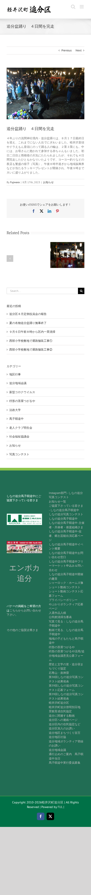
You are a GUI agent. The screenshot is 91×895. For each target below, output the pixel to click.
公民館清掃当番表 (60, 617)
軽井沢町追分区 (59, 703)
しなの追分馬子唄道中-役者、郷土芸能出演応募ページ (66, 536)
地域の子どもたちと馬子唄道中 (66, 641)
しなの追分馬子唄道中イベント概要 (66, 546)
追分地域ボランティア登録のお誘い (66, 744)
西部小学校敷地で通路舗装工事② (30, 349)
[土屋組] (24, 542)
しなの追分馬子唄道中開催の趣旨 (66, 576)
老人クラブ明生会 (20, 428)
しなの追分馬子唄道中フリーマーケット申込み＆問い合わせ (66, 566)
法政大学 (15, 410)
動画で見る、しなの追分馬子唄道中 (66, 632)
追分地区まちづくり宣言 (64, 733)
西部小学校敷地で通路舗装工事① (30, 341)
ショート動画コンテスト (64, 587)
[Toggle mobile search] (73, 6)
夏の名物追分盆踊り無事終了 (28, 323)
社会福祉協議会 (19, 436)
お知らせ (48, 182)
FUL (60, 807)
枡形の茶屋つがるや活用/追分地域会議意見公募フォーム (66, 655)
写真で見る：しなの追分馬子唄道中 (66, 624)
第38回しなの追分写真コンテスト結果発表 (66, 679)
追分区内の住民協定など (64, 724)
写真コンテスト (19, 454)
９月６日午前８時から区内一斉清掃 (32, 332)
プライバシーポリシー (63, 600)
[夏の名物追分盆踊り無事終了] (67, 244)
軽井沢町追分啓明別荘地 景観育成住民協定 (66, 709)
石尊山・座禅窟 (59, 673)
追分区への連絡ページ (63, 720)
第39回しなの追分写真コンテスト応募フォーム (66, 688)
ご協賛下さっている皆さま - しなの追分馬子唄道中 (66, 508)
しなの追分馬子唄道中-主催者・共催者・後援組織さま (66, 525)
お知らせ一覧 (57, 501)
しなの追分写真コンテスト (66, 514)
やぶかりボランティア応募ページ (66, 606)
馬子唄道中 (16, 419)
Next (79, 50)
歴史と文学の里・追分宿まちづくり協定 (66, 666)
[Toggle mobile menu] (82, 6)
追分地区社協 (57, 737)
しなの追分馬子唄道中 (63, 519)
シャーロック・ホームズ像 (66, 583)
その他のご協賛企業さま (22, 630)
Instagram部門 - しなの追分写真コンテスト (66, 495)
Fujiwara (15, 182)
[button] (10, 258)
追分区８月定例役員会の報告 (28, 314)
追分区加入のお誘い (62, 728)
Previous (66, 50)
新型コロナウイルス (22, 392)
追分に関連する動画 (62, 716)
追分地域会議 (18, 383)
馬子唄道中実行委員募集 (64, 763)
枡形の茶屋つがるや (22, 401)
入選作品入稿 (57, 613)
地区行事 (15, 374)
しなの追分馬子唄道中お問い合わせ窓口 (66, 555)
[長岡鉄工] (24, 515)
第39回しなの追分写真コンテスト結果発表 (66, 696)
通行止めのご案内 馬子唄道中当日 (66, 756)
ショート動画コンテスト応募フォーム (66, 593)
